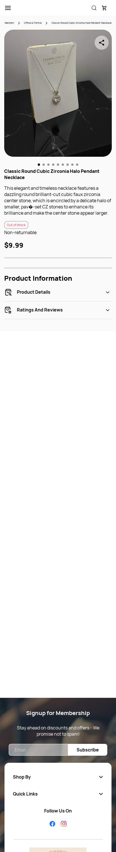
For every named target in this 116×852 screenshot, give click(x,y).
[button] (104, 8)
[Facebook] (52, 824)
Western (9, 23)
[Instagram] (63, 824)
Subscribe (88, 750)
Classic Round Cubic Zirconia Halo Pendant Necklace (81, 23)
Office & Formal (33, 23)
